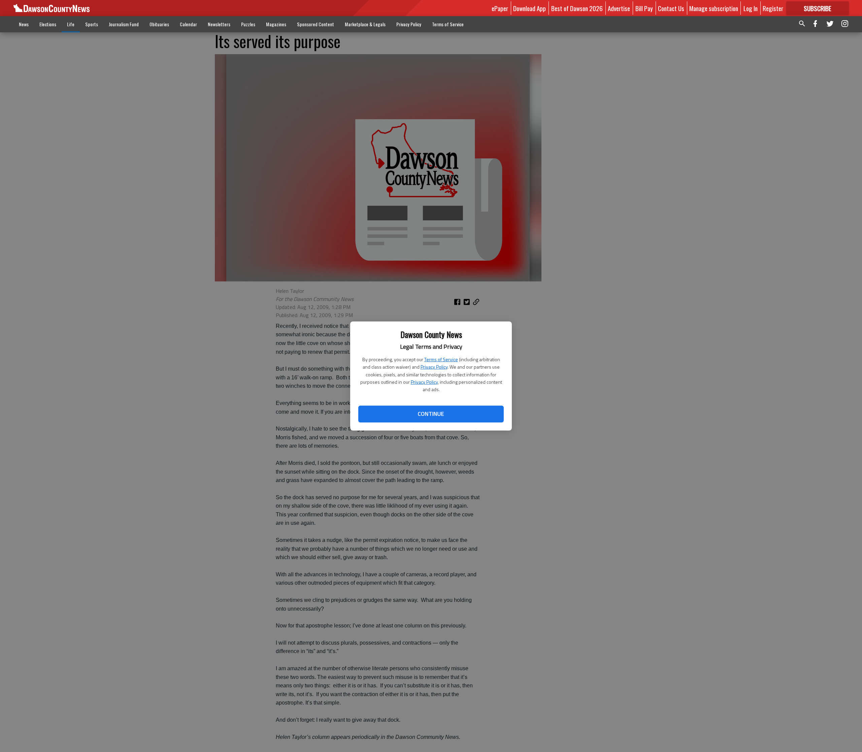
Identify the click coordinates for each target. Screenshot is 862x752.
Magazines (276, 24)
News (24, 24)
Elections (47, 24)
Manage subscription (713, 8)
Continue (431, 414)
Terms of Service (441, 359)
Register (773, 8)
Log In (750, 8)
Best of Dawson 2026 (577, 8)
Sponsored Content (315, 24)
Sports (91, 24)
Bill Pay (644, 8)
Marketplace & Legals (365, 24)
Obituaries (159, 24)
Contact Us (671, 8)
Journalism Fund (124, 24)
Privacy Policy (434, 366)
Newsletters (219, 24)
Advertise (619, 8)
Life (70, 24)
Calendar (188, 24)
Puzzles (248, 24)
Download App (529, 8)
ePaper (500, 8)
